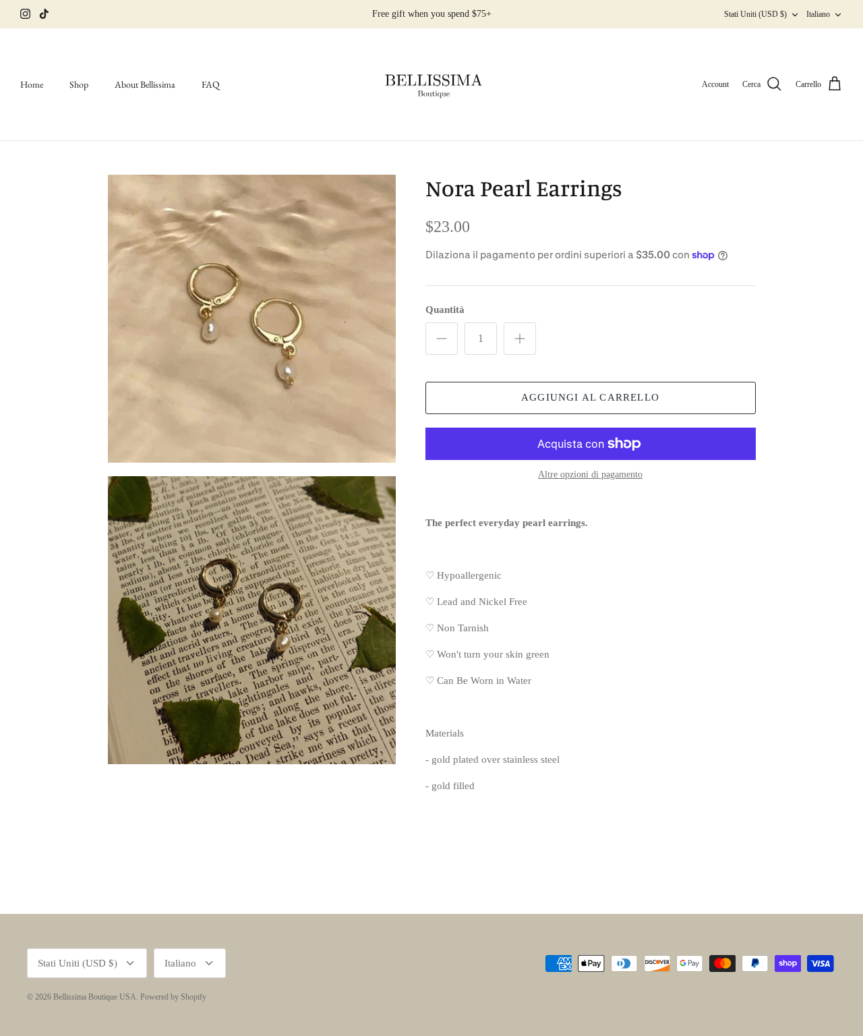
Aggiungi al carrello (590, 397)
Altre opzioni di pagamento (590, 474)
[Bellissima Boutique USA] (431, 84)
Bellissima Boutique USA (94, 997)
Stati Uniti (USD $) (755, 14)
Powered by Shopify (173, 997)
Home (31, 84)
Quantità (445, 309)
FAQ (211, 84)
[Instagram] (25, 14)
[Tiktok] (44, 14)
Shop (78, 84)
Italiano (818, 14)
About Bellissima (145, 84)
